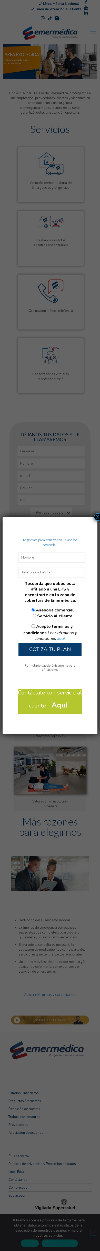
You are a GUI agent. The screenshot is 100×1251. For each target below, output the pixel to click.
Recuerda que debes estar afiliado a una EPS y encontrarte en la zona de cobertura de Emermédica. (50, 592)
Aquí (59, 705)
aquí (61, 638)
